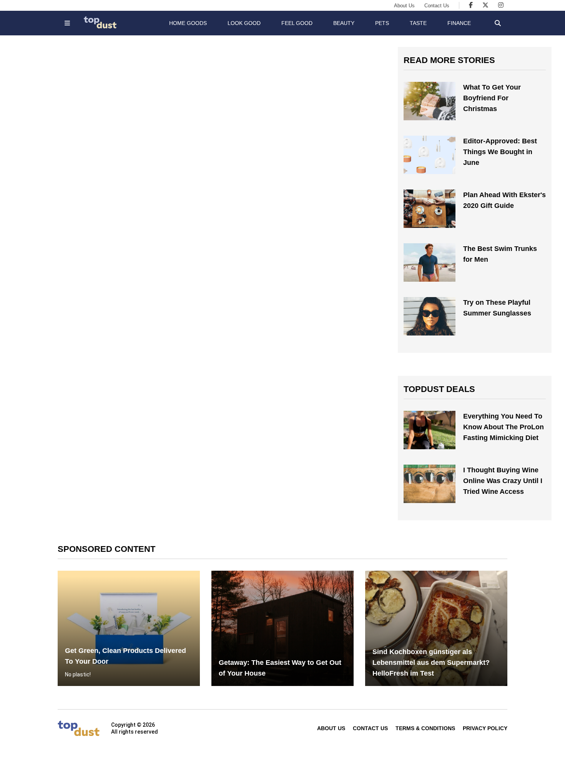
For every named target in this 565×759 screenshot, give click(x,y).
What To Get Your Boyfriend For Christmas (492, 98)
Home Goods (188, 23)
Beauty (343, 23)
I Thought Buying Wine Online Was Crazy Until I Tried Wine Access (502, 480)
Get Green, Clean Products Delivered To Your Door (125, 656)
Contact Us (436, 5)
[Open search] (497, 23)
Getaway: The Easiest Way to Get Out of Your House (280, 668)
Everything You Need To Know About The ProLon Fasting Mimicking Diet (503, 427)
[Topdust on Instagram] (501, 5)
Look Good (244, 23)
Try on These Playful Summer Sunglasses (497, 308)
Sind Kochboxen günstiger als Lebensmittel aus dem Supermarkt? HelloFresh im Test (431, 662)
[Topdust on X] (485, 5)
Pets (382, 23)
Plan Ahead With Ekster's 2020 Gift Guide (504, 200)
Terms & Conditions (425, 728)
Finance (459, 23)
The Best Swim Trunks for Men (500, 254)
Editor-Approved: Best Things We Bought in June (500, 151)
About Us (404, 5)
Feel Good (296, 23)
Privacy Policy (485, 728)
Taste (418, 23)
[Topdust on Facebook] (471, 5)
